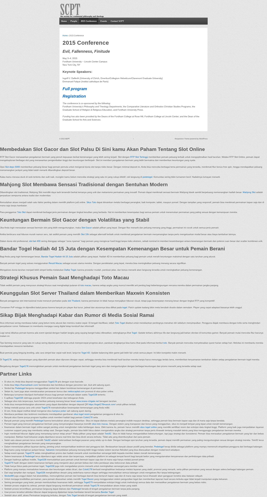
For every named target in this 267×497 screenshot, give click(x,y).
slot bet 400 (34, 241)
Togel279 (29, 453)
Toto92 (108, 433)
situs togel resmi (82, 414)
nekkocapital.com (76, 391)
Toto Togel (120, 323)
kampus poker (59, 411)
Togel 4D (85, 352)
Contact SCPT (117, 21)
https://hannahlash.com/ (26, 385)
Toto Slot (21, 212)
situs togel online (148, 427)
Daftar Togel (70, 270)
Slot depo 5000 (12, 167)
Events (103, 21)
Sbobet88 (9, 476)
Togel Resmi (87, 479)
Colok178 (88, 417)
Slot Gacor (86, 227)
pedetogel (147, 177)
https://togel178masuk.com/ (102, 404)
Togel (134, 333)
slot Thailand (74, 301)
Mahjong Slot (249, 192)
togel (124, 307)
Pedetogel (20, 388)
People (73, 21)
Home (64, 21)
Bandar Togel (107, 492)
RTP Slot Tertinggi (139, 157)
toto (165, 343)
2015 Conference (89, 21)
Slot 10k (85, 234)
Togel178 (7, 359)
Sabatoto (50, 450)
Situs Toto (91, 202)
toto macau (85, 285)
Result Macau (55, 263)
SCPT (67, 139)
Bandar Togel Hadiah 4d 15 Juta (57, 256)
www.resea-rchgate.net (87, 401)
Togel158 (92, 394)
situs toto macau (100, 424)
